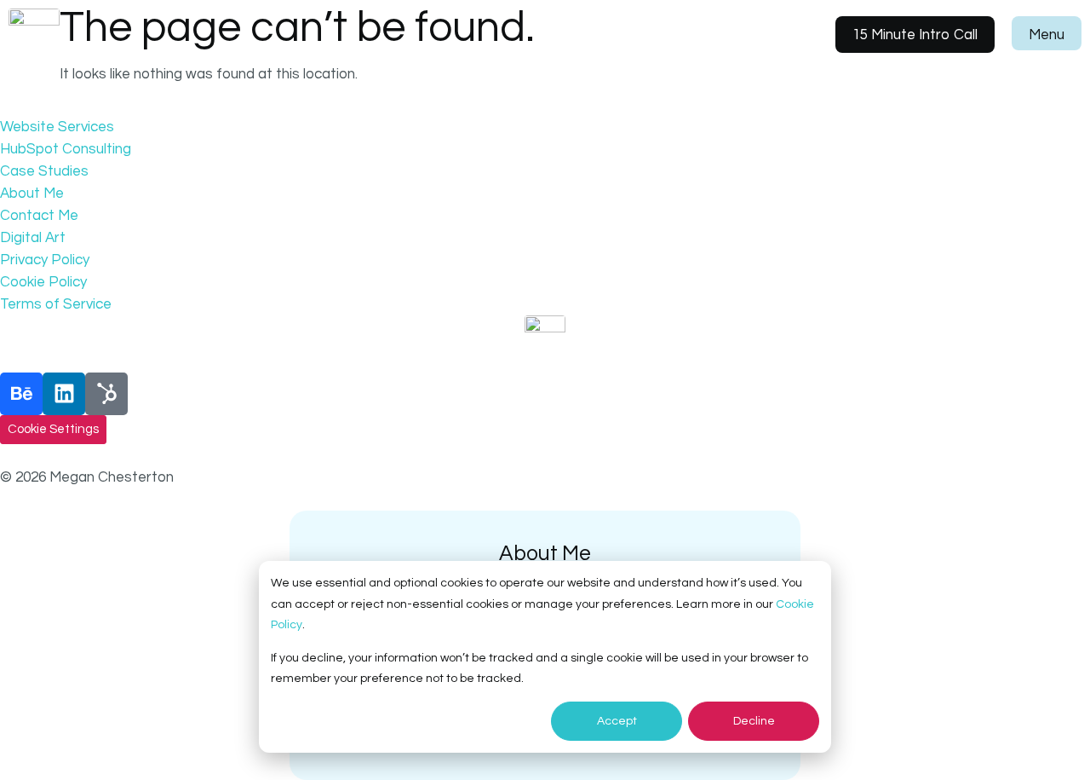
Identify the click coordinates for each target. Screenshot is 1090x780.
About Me (545, 553)
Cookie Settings (53, 429)
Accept (617, 721)
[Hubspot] (106, 394)
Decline (754, 721)
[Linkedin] (64, 394)
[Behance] (21, 394)
